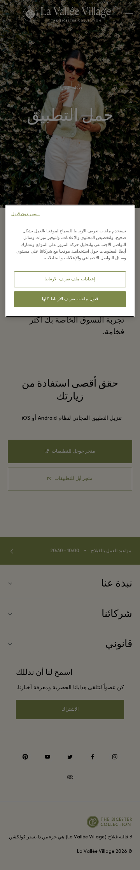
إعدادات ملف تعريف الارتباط (70, 279)
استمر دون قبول (25, 214)
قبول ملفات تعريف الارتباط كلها (70, 299)
